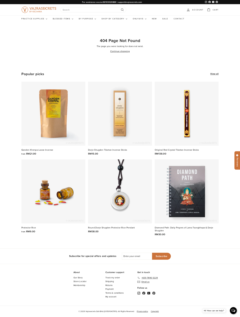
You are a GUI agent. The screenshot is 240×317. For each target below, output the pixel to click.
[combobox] (93, 10)
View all (214, 73)
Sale (165, 18)
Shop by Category (113, 18)
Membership (79, 285)
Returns (109, 285)
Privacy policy (142, 311)
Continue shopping (120, 51)
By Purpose (86, 18)
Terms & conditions (114, 292)
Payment (109, 289)
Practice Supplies (33, 18)
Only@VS (138, 18)
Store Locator (80, 281)
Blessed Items (62, 18)
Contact (179, 18)
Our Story (78, 277)
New (154, 18)
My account (110, 296)
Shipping (109, 281)
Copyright (155, 311)
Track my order (112, 277)
